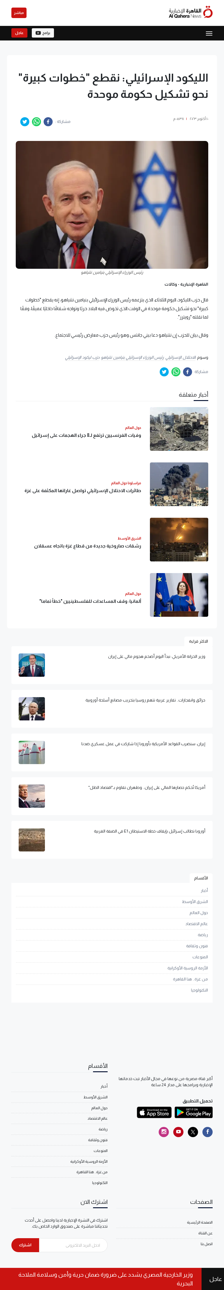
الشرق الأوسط (195, 901)
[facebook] (48, 121)
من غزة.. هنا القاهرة (190, 979)
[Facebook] (207, 1132)
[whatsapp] (36, 121)
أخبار (204, 890)
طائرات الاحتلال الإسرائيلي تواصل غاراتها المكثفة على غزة (82, 490)
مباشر (19, 13)
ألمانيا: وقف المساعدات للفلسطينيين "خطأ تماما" (90, 601)
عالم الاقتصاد (197, 923)
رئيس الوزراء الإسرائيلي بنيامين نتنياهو (132, 357)
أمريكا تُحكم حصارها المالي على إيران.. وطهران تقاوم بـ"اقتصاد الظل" (146, 787)
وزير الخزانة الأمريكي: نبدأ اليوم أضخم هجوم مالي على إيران (156, 656)
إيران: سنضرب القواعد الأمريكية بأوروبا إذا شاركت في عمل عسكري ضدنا (143, 743)
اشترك (25, 1245)
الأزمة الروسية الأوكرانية (187, 968)
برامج (46, 33)
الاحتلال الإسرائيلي (180, 357)
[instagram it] (164, 1132)
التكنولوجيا (199, 990)
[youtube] (178, 1132)
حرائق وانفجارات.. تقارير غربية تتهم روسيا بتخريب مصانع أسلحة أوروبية (145, 700)
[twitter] (24, 121)
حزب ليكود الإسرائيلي (82, 357)
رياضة (203, 934)
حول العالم (199, 912)
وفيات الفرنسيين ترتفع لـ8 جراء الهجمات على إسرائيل (86, 435)
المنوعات (200, 957)
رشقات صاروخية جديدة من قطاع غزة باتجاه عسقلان (87, 545)
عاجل (19, 33)
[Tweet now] (193, 1132)
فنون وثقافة (197, 945)
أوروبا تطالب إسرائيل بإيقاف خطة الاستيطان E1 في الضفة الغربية (149, 831)
